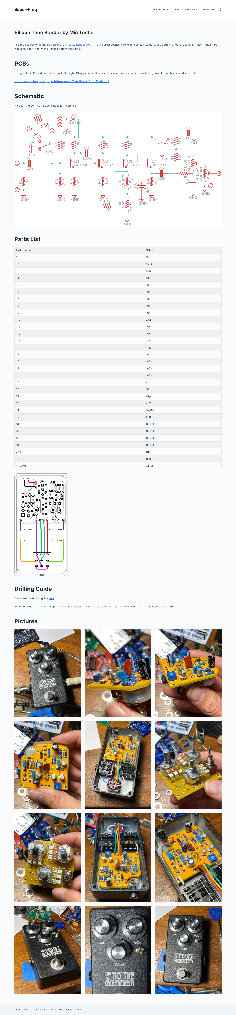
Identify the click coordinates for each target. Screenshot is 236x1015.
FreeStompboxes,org (79, 44)
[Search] (220, 9)
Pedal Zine (208, 9)
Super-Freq (25, 9)
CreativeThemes (72, 1009)
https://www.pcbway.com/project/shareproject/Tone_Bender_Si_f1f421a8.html (61, 81)
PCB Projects (160, 9)
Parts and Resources (187, 9)
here (51, 598)
